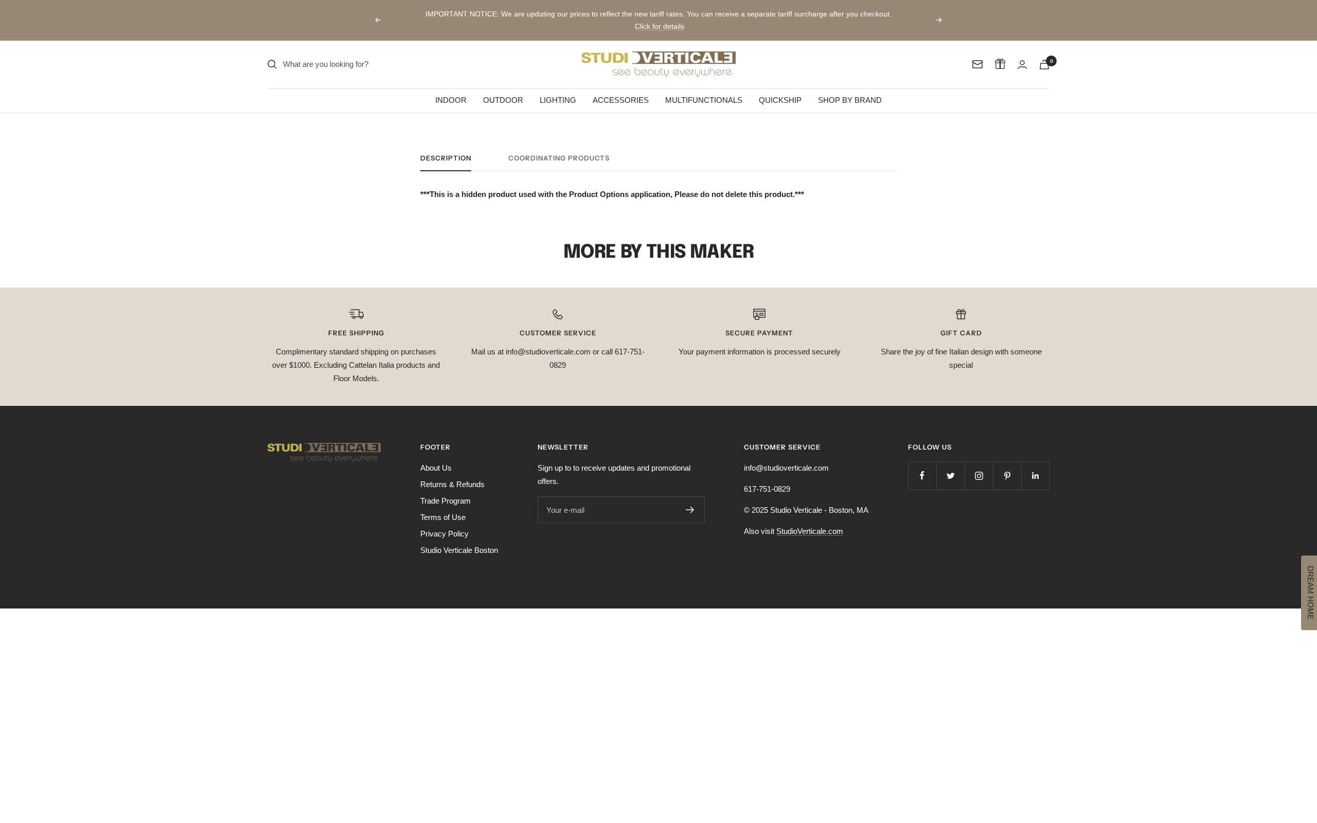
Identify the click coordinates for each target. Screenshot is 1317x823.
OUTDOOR (503, 87)
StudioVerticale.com (809, 518)
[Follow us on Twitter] (950, 463)
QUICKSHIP (780, 87)
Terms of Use (443, 504)
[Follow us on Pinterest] (1007, 463)
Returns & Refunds (452, 472)
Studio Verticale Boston (459, 537)
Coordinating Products (559, 145)
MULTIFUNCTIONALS (703, 87)
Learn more (815, 18)
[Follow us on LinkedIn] (1035, 463)
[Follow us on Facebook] (922, 463)
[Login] (1022, 52)
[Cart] (1044, 52)
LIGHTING (558, 87)
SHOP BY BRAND (850, 87)
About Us (436, 455)
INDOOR (451, 87)
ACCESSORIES (621, 87)
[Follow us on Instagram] (979, 463)
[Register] (690, 497)
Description (445, 145)
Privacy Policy (444, 521)
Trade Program (445, 488)
